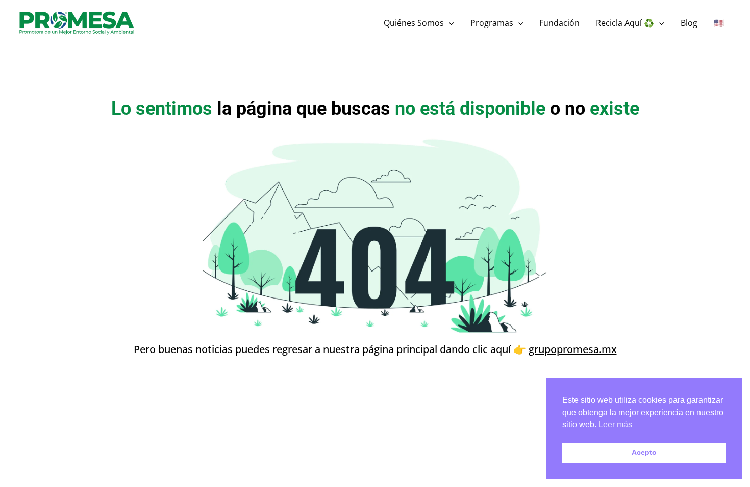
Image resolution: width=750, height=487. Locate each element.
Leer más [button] (615, 424)
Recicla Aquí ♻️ (625, 23)
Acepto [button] (644, 452)
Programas (491, 23)
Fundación (559, 23)
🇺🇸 (719, 23)
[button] (449, 23)
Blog (689, 23)
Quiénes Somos (414, 23)
